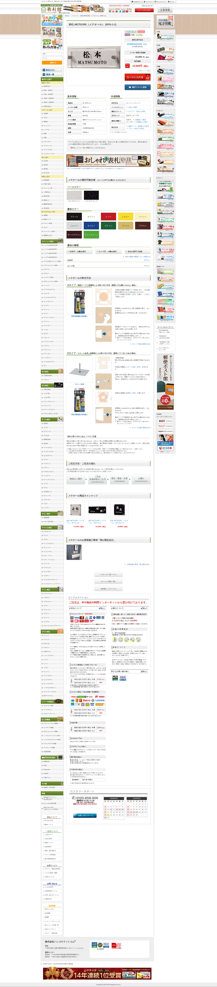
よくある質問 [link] (49, 887)
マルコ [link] (46, 459)
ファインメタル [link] (48, 341)
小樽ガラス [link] (47, 651)
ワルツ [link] (46, 503)
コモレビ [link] (46, 379)
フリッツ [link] (46, 617)
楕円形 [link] (46, 169)
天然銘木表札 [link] (48, 375)
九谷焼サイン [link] (48, 491)
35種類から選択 (140, 122)
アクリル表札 (47, 528)
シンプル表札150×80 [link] (50, 253)
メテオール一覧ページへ (108, 574)
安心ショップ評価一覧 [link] (52, 925)
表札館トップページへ (109, 588)
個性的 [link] (46, 121)
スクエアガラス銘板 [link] (50, 743)
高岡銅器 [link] (46, 517)
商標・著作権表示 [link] (50, 850)
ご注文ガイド (137, 2)
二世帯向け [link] (47, 192)
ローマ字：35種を (108, 251)
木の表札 (45, 372)
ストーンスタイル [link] (49, 409)
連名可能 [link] (46, 196)
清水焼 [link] (46, 443)
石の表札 (45, 386)
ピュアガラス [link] (48, 679)
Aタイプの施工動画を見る (141, 344)
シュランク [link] (47, 357)
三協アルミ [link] (47, 777)
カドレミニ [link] (47, 609)
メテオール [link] (47, 531)
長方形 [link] (46, 165)
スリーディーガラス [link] (50, 692)
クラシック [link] (47, 405)
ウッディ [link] (46, 305)
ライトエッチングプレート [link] (52, 625)
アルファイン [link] (48, 593)
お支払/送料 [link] (48, 839)
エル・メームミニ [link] (49, 559)
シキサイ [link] (46, 597)
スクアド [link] (46, 269)
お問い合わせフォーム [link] (52, 895)
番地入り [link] (46, 200)
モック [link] (46, 313)
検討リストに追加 (139, 87)
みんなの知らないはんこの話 (164, 348)
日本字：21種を (78, 251)
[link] (75, 515)
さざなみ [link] (46, 435)
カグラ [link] (46, 333)
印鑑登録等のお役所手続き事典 (164, 337)
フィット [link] (46, 635)
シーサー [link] (46, 508)
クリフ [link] (46, 483)
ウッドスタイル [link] (48, 543)
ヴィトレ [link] (46, 671)
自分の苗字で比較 (135, 251)
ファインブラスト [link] (49, 317)
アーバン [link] (46, 321)
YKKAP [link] (46, 773)
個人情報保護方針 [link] (50, 859)
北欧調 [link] (46, 113)
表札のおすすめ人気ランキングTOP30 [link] (51, 808)
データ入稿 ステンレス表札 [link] (52, 261)
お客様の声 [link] (48, 899)
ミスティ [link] (46, 575)
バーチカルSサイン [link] (50, 688)
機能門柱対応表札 (48, 758)
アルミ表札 (46, 590)
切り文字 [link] (46, 173)
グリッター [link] (47, 353)
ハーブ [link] (46, 659)
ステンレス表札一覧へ (108, 581)
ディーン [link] (46, 309)
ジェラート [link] (47, 475)
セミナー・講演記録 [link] (51, 933)
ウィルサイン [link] (48, 709)
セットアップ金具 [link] (49, 231)
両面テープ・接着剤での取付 (138, 126)
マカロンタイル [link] (48, 471)
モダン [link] (46, 117)
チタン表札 (46, 514)
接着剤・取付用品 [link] (49, 787)
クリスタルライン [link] (49, 361)
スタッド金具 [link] (48, 223)
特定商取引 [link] (48, 847)
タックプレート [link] (48, 301)
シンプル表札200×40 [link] (50, 257)
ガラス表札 (46, 632)
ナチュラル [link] (47, 141)
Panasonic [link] (47, 769)
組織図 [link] (47, 917)
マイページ (149, 2)
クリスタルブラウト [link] (50, 297)
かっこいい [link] (47, 125)
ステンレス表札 (48, 241)
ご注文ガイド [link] (49, 834)
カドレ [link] (46, 605)
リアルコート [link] (48, 601)
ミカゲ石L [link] (47, 393)
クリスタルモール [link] (49, 289)
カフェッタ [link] (47, 431)
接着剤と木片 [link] (48, 235)
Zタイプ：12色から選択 (136, 111)
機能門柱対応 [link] (48, 204)
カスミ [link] (46, 487)
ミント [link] (46, 663)
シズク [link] (46, 667)
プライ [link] (46, 539)
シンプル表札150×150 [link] (50, 245)
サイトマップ (160, 2)
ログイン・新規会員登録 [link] (52, 869)
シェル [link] (46, 329)
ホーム (172, 2)
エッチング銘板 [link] (48, 727)
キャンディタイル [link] (49, 479)
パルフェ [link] (46, 345)
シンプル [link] (46, 129)
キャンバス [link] (47, 495)
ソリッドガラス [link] (48, 655)
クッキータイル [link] (48, 451)
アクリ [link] (46, 535)
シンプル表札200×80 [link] (50, 249)
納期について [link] (49, 842)
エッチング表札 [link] (48, 277)
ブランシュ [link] (47, 349)
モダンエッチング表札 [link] (51, 281)
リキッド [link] (46, 337)
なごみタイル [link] (48, 455)
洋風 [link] (45, 137)
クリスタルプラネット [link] (51, 579)
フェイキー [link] (47, 325)
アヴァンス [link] (47, 567)
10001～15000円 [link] (49, 98)
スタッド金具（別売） (134, 367)
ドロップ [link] (46, 639)
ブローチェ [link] (47, 499)
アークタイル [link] (48, 447)
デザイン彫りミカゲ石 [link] (51, 413)
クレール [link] (46, 563)
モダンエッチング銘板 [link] (51, 731)
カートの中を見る (144, 10)
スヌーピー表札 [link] (48, 705)
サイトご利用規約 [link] (50, 855)
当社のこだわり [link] (49, 909)
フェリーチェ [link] (48, 551)
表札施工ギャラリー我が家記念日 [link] (50, 798)
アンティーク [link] (48, 145)
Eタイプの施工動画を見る (141, 427)
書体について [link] (49, 824)
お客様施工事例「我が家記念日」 (139, 564)
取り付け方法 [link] (49, 820)
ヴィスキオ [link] (47, 571)
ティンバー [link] (47, 547)
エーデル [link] (46, 621)
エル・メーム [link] (48, 555)
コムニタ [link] (46, 293)
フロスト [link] (46, 647)
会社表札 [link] (46, 208)
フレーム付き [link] (48, 149)
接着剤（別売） (131, 294)
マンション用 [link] (48, 188)
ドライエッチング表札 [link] (51, 265)
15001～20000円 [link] (49, 102)
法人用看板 (46, 720)
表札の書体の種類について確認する (138, 257)
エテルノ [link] (46, 273)
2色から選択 (132, 107)
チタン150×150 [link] (48, 521)
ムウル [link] (46, 427)
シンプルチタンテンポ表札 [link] (52, 739)
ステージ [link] (46, 467)
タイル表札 (46, 419)
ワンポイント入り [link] (49, 153)
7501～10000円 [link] (48, 94)
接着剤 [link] (46, 215)
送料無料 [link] (46, 180)
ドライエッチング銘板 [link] (51, 723)
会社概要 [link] (47, 913)
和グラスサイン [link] (48, 696)
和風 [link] (45, 133)
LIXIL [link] (45, 765)
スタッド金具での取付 (136, 128)
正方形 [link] (46, 161)
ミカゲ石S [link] (47, 397)
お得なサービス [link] (49, 877)
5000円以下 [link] (47, 86)
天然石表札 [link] (47, 389)
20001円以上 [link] (47, 106)
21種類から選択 (139, 120)
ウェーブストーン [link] (49, 401)
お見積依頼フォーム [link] (51, 891)
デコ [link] (45, 366)
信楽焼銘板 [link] (47, 751)
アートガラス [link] (48, 675)
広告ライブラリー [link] (50, 929)
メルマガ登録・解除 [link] (51, 873)
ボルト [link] (46, 227)
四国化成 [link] (46, 761)
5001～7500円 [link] (48, 90)
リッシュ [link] (46, 285)
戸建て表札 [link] (47, 184)
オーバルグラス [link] (48, 683)
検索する (53, 63)
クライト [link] (46, 613)
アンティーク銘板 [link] (49, 747)
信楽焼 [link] (46, 423)
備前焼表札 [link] (47, 439)
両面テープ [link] (47, 219)
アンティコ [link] (47, 463)
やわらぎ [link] (46, 643)
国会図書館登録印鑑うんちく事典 (164, 331)
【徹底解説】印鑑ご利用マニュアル (164, 343)
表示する (147, 260)
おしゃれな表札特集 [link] (50, 803)
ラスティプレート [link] (49, 713)
